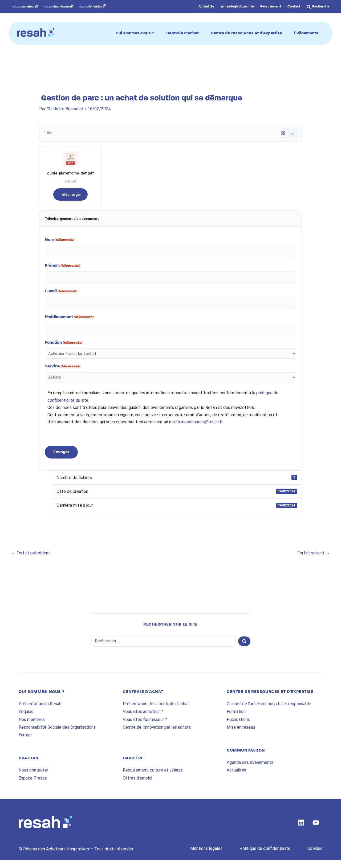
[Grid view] (283, 133)
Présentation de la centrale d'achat (156, 703)
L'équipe (26, 711)
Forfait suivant (313, 552)
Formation (236, 711)
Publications (238, 719)
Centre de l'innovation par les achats (157, 727)
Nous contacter (33, 770)
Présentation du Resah (40, 703)
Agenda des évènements (250, 762)
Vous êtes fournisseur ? (145, 719)
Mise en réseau (241, 727)
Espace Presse (33, 778)
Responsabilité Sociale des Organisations (57, 727)
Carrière (133, 758)
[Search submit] (244, 641)
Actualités (236, 770)
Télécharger (70, 194)
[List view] (292, 133)
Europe (25, 734)
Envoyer (61, 452)
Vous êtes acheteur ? (143, 711)
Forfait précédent (30, 552)
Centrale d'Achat (143, 692)
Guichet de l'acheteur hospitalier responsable (269, 703)
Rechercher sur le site (170, 624)
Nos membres (32, 719)
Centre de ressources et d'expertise (270, 692)
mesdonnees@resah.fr (202, 421)
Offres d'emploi (137, 778)
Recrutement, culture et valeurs (153, 770)
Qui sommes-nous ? (42, 692)
